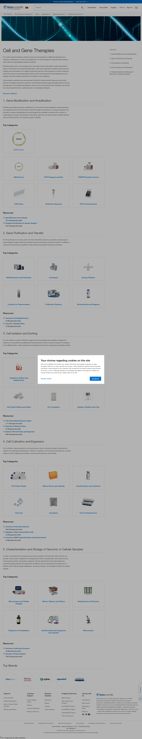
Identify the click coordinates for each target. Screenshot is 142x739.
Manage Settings (46, 378)
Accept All (95, 379)
